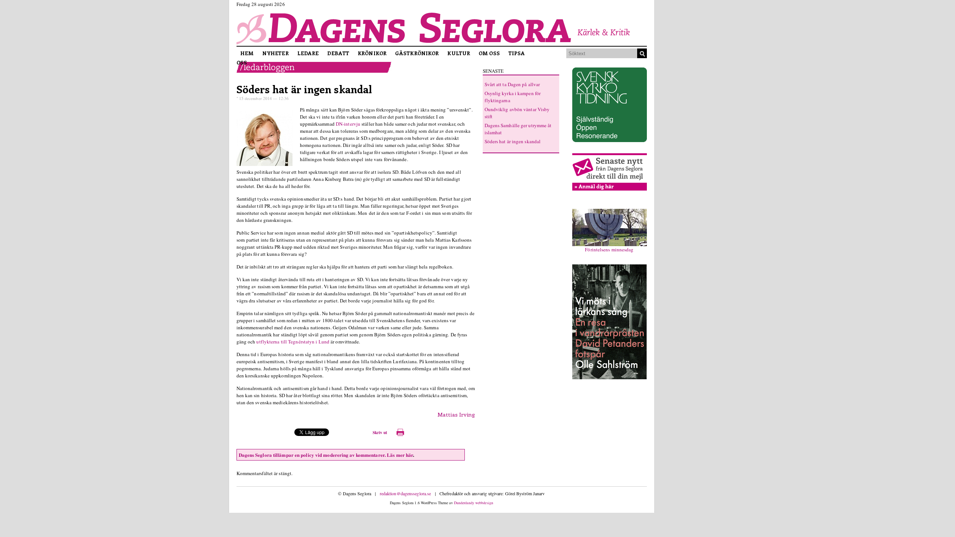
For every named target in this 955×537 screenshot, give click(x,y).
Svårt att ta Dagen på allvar (512, 84)
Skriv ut (380, 433)
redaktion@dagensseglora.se (405, 493)
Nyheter (275, 53)
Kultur (458, 53)
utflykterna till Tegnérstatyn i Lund (292, 341)
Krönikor (372, 53)
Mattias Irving (456, 414)
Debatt (338, 53)
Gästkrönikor (417, 53)
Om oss (489, 53)
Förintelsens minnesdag (609, 249)
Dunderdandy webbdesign (473, 502)
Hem (247, 53)
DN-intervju (348, 123)
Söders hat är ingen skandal (304, 89)
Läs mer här (400, 454)
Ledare (308, 53)
